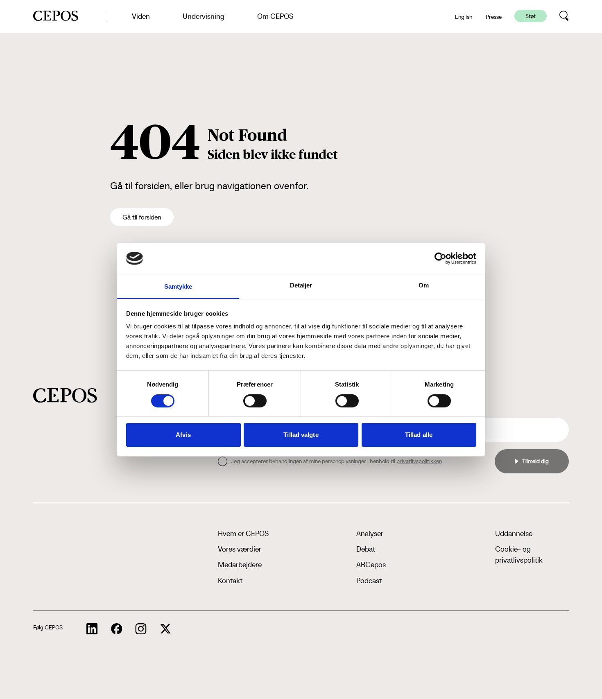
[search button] (564, 16)
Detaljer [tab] (301, 285)
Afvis (183, 434)
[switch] (255, 400)
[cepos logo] (65, 395)
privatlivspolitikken (419, 461)
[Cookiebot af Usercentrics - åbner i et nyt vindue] (440, 258)
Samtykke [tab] (178, 286)
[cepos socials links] (92, 629)
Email (472, 411)
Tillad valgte (300, 434)
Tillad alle (418, 434)
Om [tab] (424, 285)
